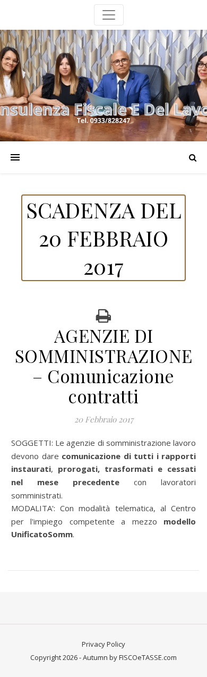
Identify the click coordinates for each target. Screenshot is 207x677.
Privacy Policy (103, 644)
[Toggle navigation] (109, 15)
